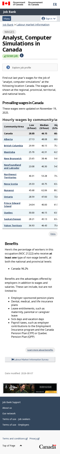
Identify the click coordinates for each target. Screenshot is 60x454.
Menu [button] (7, 18)
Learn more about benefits (40, 349)
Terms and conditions (15, 438)
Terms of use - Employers (15, 424)
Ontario (8, 196)
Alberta (8, 139)
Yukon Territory (13, 225)
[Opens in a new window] (30, 388)
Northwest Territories (10, 176)
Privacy (34, 438)
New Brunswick (13, 158)
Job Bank (9, 12)
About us (7, 407)
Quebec (8, 212)
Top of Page (9, 445)
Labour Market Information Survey (31, 359)
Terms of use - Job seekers (16, 419)
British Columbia (13, 145)
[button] (22, 55)
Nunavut (9, 190)
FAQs (53, 233)
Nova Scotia (11, 183)
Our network (9, 413)
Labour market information (32, 24)
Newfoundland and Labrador (12, 166)
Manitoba (9, 152)
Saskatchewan (12, 219)
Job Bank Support (11, 402)
